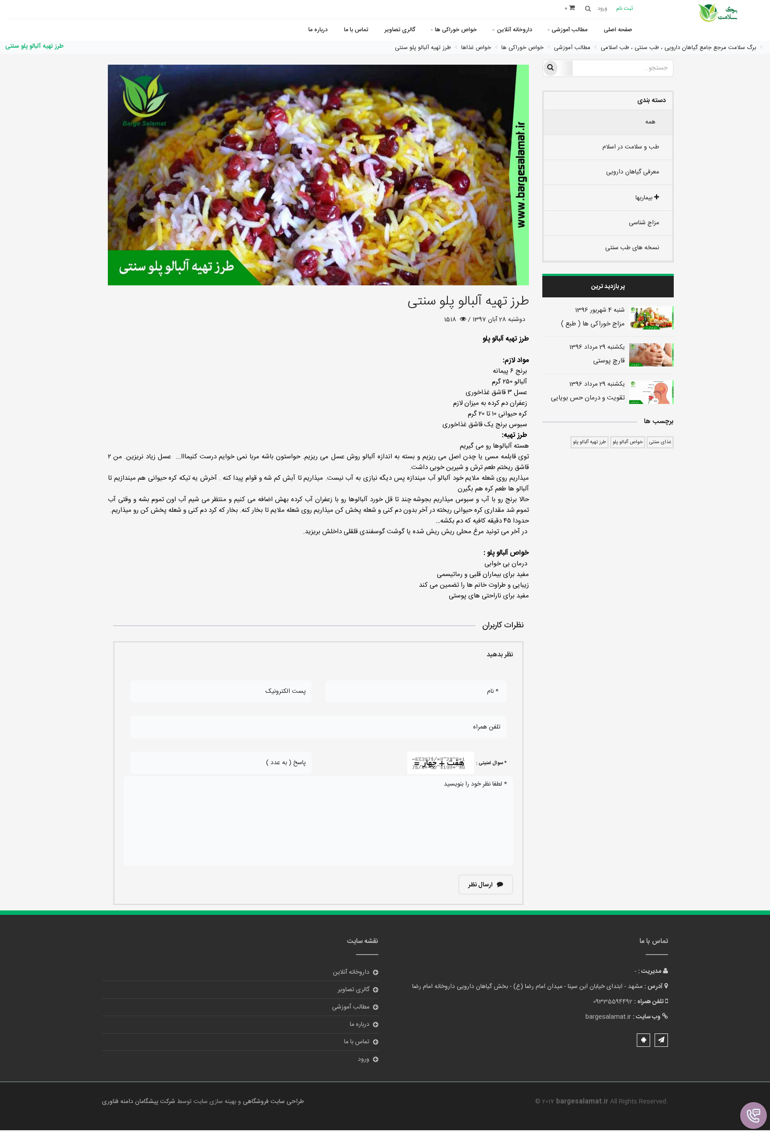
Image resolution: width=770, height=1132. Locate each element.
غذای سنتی (660, 442)
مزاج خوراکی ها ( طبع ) (593, 323)
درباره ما (318, 30)
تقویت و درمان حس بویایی (588, 397)
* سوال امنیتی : (491, 763)
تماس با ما (356, 30)
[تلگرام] (661, 1040)
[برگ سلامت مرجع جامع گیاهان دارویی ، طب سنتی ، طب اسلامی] (719, 14)
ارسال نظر (481, 885)
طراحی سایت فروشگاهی (272, 1101)
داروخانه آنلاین (514, 30)
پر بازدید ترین (608, 286)
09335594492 (612, 1001)
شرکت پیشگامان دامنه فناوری (138, 1101)
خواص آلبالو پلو (628, 442)
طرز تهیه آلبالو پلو (589, 442)
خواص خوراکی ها (456, 30)
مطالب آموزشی (569, 30)
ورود (363, 1059)
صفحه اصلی (618, 30)
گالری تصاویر (400, 30)
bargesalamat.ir (608, 1017)
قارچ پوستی (609, 360)
